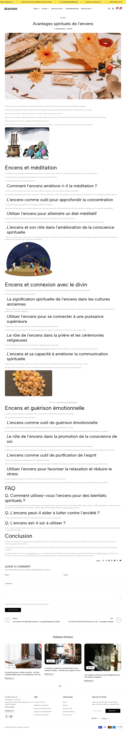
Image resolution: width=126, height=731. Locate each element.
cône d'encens (32, 553)
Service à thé (67, 715)
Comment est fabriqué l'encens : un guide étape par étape (36, 621)
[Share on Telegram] (114, 560)
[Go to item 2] (63, 686)
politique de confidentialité (42, 712)
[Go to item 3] (66, 686)
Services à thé (67, 708)
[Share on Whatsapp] (117, 560)
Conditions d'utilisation (41, 715)
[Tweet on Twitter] (106, 560)
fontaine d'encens (102, 553)
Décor (65, 702)
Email (66, 575)
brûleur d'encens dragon (41, 349)
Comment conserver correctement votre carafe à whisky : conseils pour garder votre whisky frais (62, 670)
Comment (9, 583)
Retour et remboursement (42, 708)
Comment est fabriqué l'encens (66, 402)
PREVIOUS (15, 618)
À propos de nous (40, 702)
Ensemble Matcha (69, 712)
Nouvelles (63, 17)
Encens (65, 705)
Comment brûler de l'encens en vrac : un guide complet (90, 621)
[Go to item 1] (60, 686)
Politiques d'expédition (41, 705)
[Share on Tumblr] (112, 560)
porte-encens (68, 508)
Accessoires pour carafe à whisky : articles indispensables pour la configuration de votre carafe (23, 674)
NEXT (112, 618)
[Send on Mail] (120, 560)
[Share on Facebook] (103, 560)
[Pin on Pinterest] (109, 560)
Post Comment (13, 610)
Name (7, 575)
